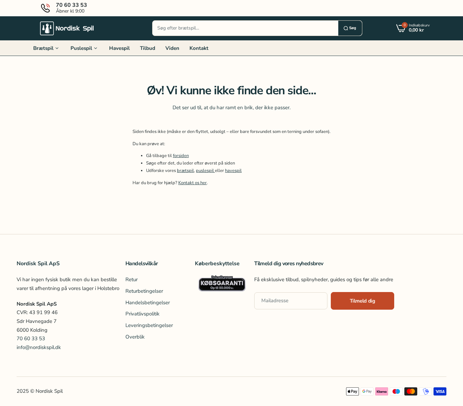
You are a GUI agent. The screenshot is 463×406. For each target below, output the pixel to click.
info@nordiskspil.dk (39, 347)
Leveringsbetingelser (149, 325)
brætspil (185, 171)
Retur (131, 279)
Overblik (135, 336)
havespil (233, 171)
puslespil (205, 171)
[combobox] (245, 28)
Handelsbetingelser (147, 302)
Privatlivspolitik (142, 313)
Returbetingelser (144, 291)
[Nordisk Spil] (67, 28)
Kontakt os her (192, 183)
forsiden (181, 156)
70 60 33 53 (31, 338)
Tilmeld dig (362, 300)
